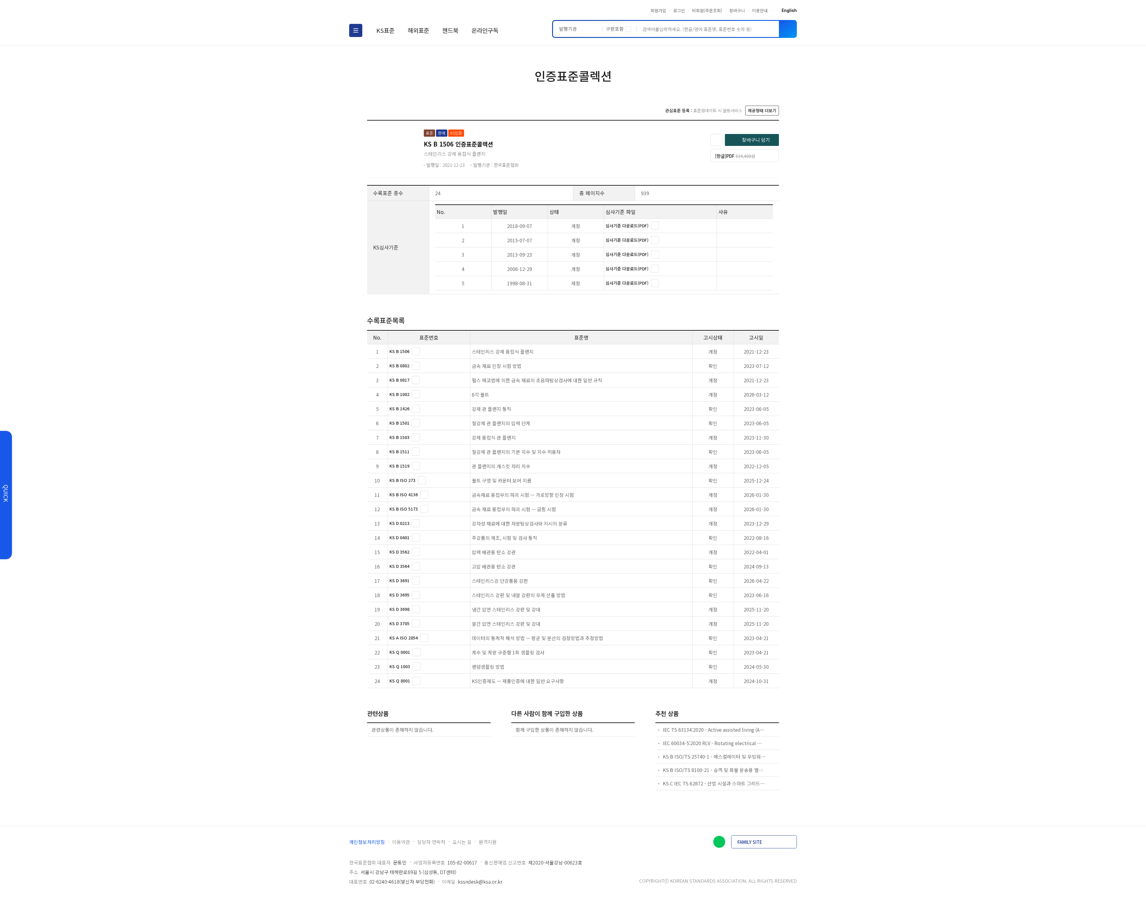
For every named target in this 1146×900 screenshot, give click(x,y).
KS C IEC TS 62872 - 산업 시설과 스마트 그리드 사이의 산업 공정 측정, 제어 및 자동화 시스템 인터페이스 (714, 783)
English (789, 10)
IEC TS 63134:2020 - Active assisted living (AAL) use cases (714, 729)
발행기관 (568, 28)
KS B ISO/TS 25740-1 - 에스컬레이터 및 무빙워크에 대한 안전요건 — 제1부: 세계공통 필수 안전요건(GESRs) (714, 756)
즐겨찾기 (716, 140)
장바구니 (737, 10)
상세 (655, 226)
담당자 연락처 (431, 841)
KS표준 (385, 30)
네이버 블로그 (719, 842)
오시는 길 (462, 841)
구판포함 (615, 28)
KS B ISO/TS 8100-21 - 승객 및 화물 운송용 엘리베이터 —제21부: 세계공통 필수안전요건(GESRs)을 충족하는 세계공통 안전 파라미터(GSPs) (714, 769)
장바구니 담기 (756, 139)
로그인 (679, 10)
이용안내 (760, 10)
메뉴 (355, 30)
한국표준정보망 (384, 10)
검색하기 (788, 29)
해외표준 (418, 30)
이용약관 (401, 841)
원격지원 (488, 841)
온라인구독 (485, 30)
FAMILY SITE (749, 842)
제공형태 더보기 (762, 110)
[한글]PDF (742, 157)
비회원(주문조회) (707, 10)
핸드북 (450, 30)
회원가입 (658, 10)
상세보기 (416, 351)
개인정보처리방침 (367, 841)
